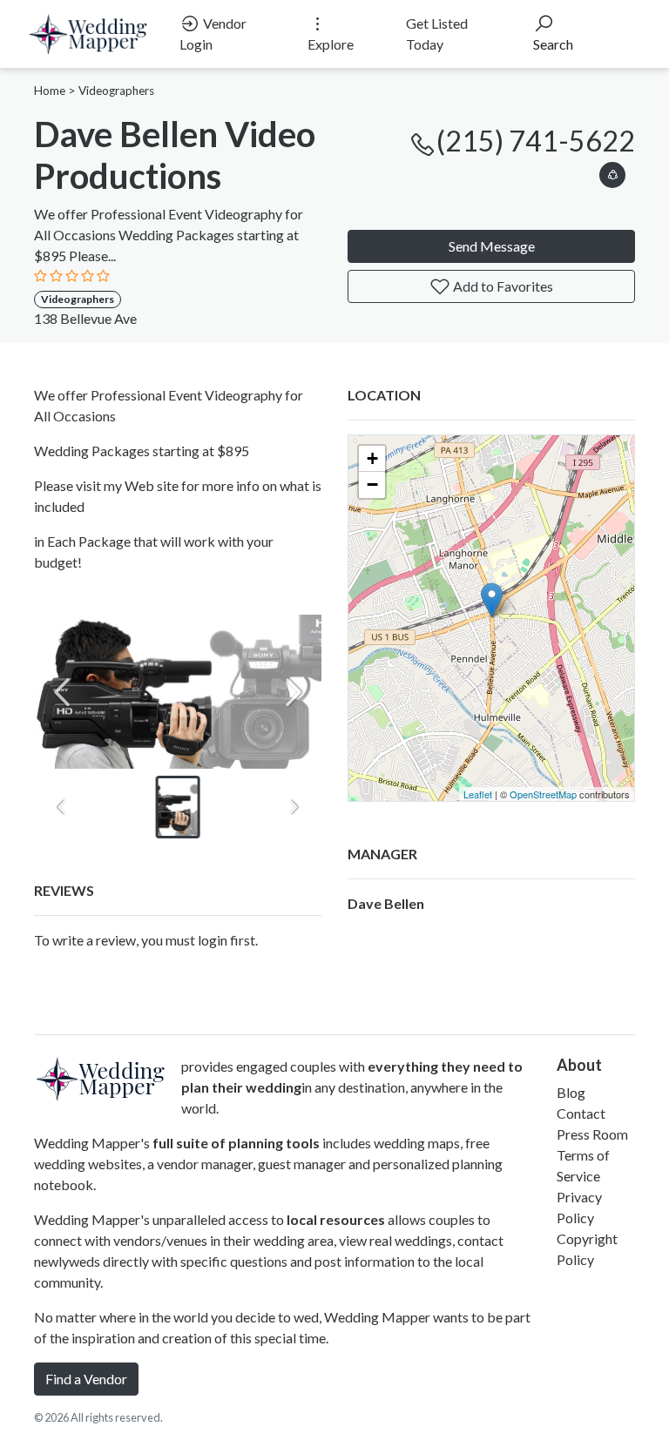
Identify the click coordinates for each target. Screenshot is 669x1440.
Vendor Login (213, 33)
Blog (571, 1092)
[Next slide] (293, 692)
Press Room (592, 1134)
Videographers (116, 91)
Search (553, 44)
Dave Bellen (386, 903)
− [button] (372, 484)
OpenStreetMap (543, 794)
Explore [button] (330, 44)
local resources (336, 1219)
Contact (581, 1113)
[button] (612, 172)
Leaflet (477, 794)
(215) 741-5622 (535, 141)
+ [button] (372, 458)
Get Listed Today (437, 33)
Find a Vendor (86, 1378)
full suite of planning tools (236, 1142)
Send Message (492, 246)
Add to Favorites (501, 286)
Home (49, 91)
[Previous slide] (62, 692)
